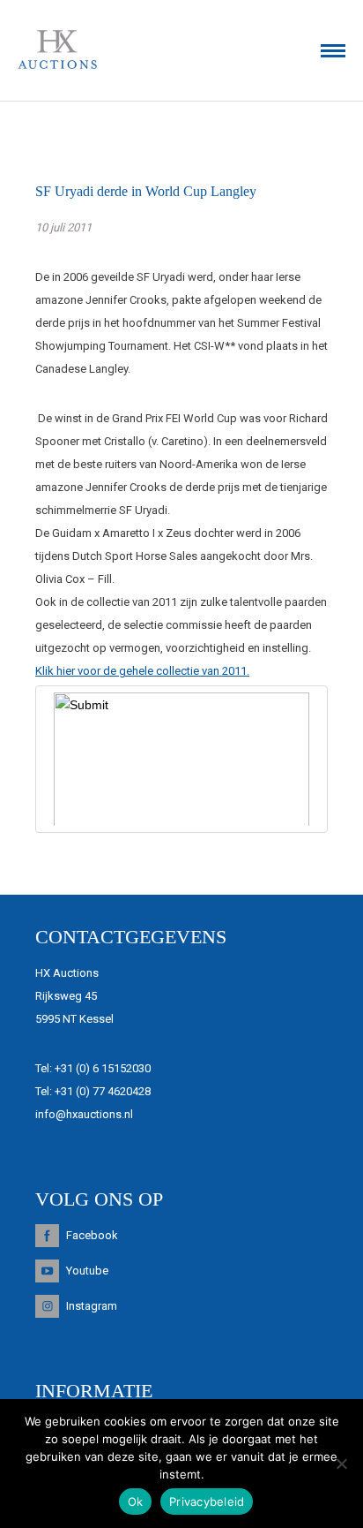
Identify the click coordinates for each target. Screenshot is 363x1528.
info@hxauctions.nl (84, 1114)
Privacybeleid (206, 1501)
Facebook (92, 1235)
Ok (136, 1501)
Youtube (87, 1270)
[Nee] (341, 1463)
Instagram (91, 1305)
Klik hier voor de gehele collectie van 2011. (142, 670)
